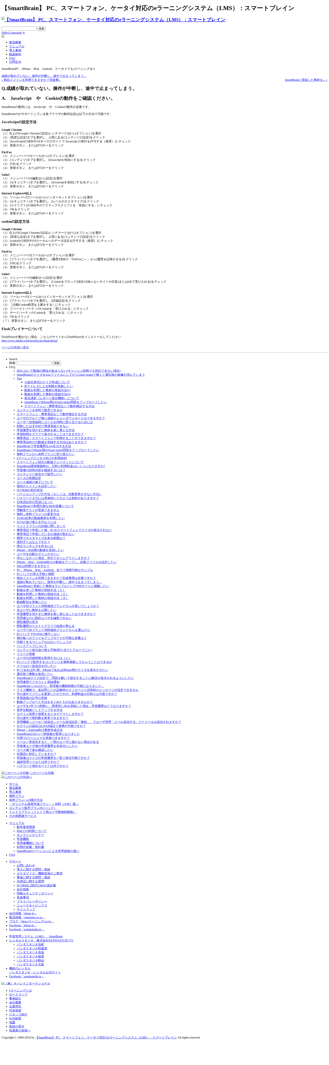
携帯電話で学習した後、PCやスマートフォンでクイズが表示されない (64, 530)
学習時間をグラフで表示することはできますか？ (50, 434)
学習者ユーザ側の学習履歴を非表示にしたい (47, 745)
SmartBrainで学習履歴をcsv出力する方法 (44, 446)
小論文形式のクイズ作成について (47, 382)
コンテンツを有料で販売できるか (39, 410)
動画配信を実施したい (32, 602)
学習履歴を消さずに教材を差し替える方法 (46, 430)
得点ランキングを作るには (35, 546)
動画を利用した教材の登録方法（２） (43, 594)
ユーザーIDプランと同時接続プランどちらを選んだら (53, 630)
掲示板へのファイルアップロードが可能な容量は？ (52, 638)
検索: (12, 363)
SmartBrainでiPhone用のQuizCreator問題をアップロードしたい (65, 402)
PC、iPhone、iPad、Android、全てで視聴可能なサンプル (55, 570)
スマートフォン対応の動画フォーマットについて (50, 462)
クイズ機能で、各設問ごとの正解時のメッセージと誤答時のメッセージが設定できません (78, 690)
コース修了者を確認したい (35, 749)
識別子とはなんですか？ (33, 542)
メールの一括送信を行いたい (36, 666)
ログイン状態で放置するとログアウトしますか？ (50, 714)
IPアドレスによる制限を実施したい (48, 386)
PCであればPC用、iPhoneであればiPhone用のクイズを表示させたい (62, 670)
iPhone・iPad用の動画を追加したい (40, 550)
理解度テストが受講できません (38, 510)
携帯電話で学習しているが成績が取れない (46, 534)
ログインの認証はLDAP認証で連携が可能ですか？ (51, 726)
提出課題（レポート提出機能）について (51, 398)
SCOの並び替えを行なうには (36, 522)
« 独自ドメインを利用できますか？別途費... (31, 79)
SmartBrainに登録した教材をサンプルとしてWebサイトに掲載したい (63, 586)
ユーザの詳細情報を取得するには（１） (44, 658)
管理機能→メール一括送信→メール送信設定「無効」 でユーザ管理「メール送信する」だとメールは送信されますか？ (99, 722)
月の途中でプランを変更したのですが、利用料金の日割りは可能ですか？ (67, 694)
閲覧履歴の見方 (27, 622)
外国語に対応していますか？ (36, 753)
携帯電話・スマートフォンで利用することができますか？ (56, 438)
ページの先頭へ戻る (15, 347)
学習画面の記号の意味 (32, 698)
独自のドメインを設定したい (36, 486)
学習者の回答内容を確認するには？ (41, 470)
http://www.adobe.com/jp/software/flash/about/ (30, 340)
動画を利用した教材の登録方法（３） (43, 598)
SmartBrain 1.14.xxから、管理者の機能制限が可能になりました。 (60, 686)
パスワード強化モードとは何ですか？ (43, 765)
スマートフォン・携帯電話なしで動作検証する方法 (59, 406)
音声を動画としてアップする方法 (39, 710)
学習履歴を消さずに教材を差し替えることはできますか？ (56, 614)
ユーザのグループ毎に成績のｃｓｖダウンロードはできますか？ (61, 418)
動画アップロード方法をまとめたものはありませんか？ (55, 702)
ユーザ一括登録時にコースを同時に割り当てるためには (55, 422)
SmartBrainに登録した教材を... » (306, 79)
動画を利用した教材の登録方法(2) (47, 394)
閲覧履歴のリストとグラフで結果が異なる (46, 626)
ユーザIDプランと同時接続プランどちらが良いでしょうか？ (58, 606)
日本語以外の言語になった (35, 502)
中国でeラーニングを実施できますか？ (43, 738)
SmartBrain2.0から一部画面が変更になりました (48, 734)
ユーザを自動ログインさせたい (38, 554)
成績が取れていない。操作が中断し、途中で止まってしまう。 (44, 75)
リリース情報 (26, 654)
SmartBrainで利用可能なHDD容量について (45, 506)
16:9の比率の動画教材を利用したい (41, 518)
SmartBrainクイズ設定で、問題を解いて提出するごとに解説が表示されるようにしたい (75, 678)
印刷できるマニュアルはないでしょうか (44, 642)
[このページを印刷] (15, 773)
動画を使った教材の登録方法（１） (41, 590)
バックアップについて (32, 646)
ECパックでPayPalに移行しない (38, 634)
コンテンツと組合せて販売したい (39, 474)
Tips (19, 378)
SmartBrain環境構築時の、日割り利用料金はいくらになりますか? (61, 466)
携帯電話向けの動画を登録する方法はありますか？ (52, 442)
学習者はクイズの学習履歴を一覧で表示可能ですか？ (53, 757)
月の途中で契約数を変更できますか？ (43, 718)
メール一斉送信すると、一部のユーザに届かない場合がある (58, 742)
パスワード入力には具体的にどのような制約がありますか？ (58, 498)
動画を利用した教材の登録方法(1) (47, 390)
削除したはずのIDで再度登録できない (43, 426)
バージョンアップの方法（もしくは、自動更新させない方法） (59, 494)
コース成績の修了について (35, 482)
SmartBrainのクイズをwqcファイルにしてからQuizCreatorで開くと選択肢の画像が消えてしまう (81, 374)
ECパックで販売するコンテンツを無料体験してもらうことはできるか (64, 662)
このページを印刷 (42, 773)
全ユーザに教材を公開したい (36, 610)
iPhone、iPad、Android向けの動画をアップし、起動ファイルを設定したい (67, 562)
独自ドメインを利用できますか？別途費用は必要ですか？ (56, 578)
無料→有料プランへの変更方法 (38, 514)
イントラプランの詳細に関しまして (41, 526)
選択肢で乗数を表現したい (35, 674)
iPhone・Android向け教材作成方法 (40, 730)
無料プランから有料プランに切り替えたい (46, 454)
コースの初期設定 (29, 478)
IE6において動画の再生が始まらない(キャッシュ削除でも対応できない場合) (69, 370)
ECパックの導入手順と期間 (35, 574)
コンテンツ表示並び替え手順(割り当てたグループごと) (54, 650)
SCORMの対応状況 (30, 490)
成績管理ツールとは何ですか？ (38, 761)
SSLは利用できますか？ (33, 566)
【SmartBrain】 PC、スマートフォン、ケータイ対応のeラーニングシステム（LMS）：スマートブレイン (106, 1037)
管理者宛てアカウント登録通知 (38, 682)
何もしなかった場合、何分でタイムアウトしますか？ (53, 558)
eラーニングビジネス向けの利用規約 (42, 458)
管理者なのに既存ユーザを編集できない (44, 618)
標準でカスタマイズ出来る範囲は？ (41, 538)
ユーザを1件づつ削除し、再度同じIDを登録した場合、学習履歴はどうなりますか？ (74, 706)
